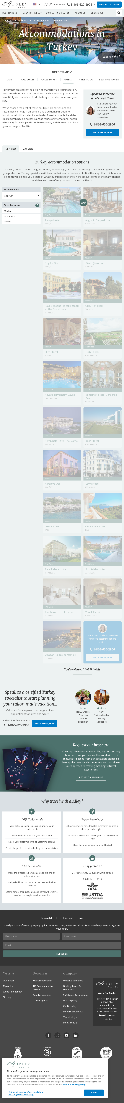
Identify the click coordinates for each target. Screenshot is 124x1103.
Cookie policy (70, 1005)
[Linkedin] (76, 1035)
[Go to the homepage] (14, 4)
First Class (9, 216)
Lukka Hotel (52, 526)
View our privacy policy (73, 1084)
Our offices (9, 980)
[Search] (119, 13)
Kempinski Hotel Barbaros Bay (101, 396)
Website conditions (73, 980)
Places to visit (49, 79)
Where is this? (111, 56)
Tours (9, 79)
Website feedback (12, 991)
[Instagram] (57, 1035)
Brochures (97, 12)
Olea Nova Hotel (95, 526)
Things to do (85, 79)
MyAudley (8, 985)
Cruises (50, 12)
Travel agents (40, 1000)
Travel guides (26, 79)
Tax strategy (70, 1016)
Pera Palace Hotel (56, 569)
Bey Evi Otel (52, 263)
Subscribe (62, 953)
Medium (8, 210)
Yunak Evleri (92, 612)
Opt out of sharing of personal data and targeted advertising (25, 1093)
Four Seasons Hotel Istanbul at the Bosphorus (62, 307)
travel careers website (107, 1016)
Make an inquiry (102, 132)
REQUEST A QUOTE (109, 4)
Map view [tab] (28, 148)
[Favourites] (45, 5)
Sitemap (7, 997)
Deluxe (7, 221)
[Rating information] (37, 205)
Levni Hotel (92, 483)
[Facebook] (48, 1035)
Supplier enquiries (42, 994)
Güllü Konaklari (94, 306)
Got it (94, 1092)
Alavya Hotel (52, 220)
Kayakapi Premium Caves (60, 394)
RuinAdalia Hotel (95, 569)
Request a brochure (91, 777)
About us (80, 12)
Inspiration (63, 12)
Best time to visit (109, 79)
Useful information (42, 980)
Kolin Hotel (92, 441)
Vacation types (31, 12)
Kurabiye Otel (53, 483)
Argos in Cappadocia (97, 220)
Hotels (68, 79)
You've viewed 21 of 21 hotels (82, 669)
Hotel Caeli (92, 352)
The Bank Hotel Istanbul (59, 612)
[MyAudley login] (51, 5)
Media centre (70, 1022)
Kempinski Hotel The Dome (61, 441)
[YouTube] (67, 1035)
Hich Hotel (51, 352)
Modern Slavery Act (73, 1011)
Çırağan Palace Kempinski (60, 655)
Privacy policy (70, 1000)
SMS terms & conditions (75, 994)
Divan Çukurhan (94, 263)
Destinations (10, 12)
